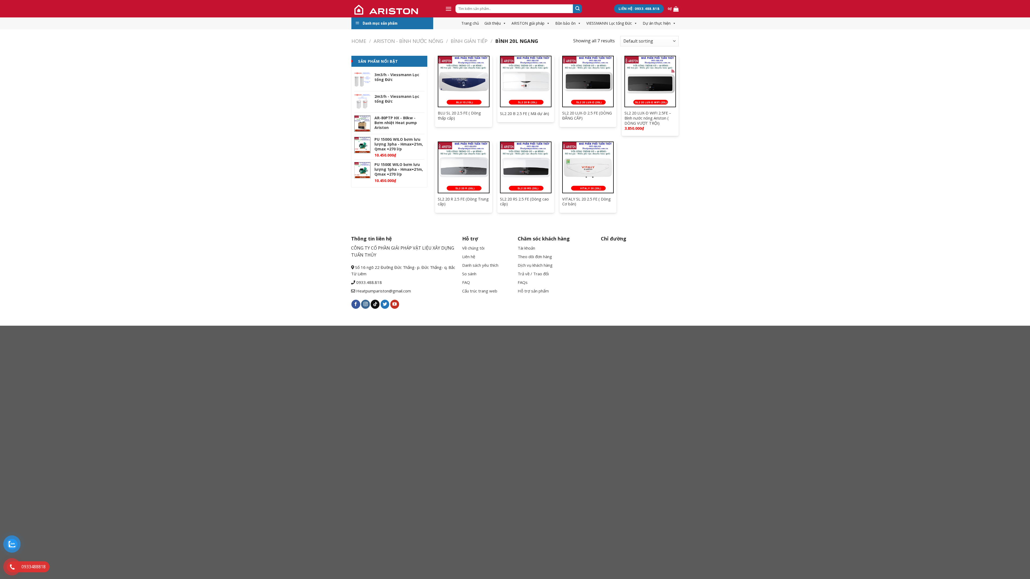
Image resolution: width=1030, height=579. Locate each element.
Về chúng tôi (473, 248)
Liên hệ (468, 256)
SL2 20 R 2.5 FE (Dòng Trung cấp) (463, 202)
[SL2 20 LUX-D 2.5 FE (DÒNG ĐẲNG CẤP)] (588, 81)
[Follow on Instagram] (365, 304)
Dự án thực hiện (657, 23)
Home (358, 41)
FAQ (466, 282)
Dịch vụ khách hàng (535, 265)
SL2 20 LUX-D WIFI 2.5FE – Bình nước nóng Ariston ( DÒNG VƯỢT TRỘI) (647, 118)
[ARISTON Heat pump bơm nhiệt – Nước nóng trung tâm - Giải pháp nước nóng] (394, 8)
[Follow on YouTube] (394, 304)
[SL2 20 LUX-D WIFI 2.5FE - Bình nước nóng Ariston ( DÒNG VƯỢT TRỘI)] (650, 81)
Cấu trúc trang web (479, 291)
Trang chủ (470, 23)
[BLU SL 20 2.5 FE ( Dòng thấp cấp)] (463, 81)
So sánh (469, 273)
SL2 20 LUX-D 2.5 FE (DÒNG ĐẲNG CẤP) (587, 116)
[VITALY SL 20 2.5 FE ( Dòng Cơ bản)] (588, 167)
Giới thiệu (492, 23)
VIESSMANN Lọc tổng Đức (609, 23)
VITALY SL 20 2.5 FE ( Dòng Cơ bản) (586, 202)
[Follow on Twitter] (385, 304)
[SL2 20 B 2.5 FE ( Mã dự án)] (525, 81)
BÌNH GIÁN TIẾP (469, 41)
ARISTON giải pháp (528, 23)
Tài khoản (526, 248)
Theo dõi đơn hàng (535, 256)
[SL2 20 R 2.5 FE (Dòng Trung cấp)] (463, 167)
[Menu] (448, 8)
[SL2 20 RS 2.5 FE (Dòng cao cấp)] (525, 167)
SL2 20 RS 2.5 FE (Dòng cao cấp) (524, 202)
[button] (503, 23)
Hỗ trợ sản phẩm (533, 291)
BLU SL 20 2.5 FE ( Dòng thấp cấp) (459, 116)
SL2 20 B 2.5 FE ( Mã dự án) (524, 113)
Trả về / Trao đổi (533, 273)
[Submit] (577, 8)
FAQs (523, 282)
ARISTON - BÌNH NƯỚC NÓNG (408, 41)
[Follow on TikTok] (375, 304)
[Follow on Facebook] (355, 304)
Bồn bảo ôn (565, 23)
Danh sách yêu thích (480, 265)
